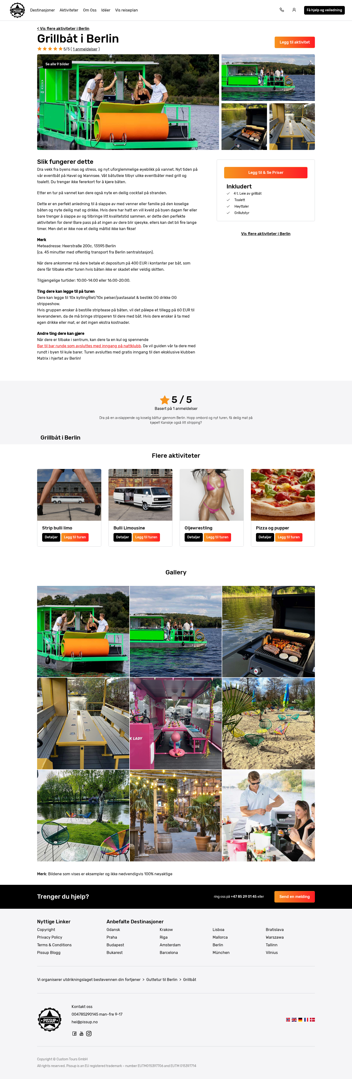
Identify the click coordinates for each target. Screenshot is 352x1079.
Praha (112, 937)
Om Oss (90, 10)
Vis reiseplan (126, 10)
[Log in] (294, 10)
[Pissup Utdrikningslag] (17, 10)
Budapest (115, 945)
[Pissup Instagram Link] (89, 1033)
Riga (164, 937)
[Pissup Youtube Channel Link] (82, 1033)
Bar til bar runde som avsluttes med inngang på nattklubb (89, 346)
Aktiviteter (69, 10)
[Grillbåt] (287, 1019)
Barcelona (169, 952)
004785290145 (85, 1014)
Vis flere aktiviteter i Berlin (265, 233)
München (221, 952)
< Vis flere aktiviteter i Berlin (63, 28)
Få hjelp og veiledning (324, 10)
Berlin (218, 945)
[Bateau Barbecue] (306, 1019)
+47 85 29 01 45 (244, 897)
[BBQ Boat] (294, 1019)
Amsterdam (170, 945)
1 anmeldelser (85, 49)
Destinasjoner (42, 10)
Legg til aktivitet (295, 42)
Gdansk (113, 929)
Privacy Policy (49, 937)
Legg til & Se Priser (266, 172)
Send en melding (294, 896)
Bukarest (115, 952)
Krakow (166, 929)
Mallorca (220, 937)
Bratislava (275, 929)
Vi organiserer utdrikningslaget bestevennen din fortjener (89, 979)
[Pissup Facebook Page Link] (74, 1033)
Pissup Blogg (49, 952)
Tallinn (272, 945)
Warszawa (275, 937)
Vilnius (272, 952)
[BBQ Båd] (312, 1019)
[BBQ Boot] (300, 1019)
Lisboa (218, 929)
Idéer (105, 10)
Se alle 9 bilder (57, 64)
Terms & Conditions (54, 945)
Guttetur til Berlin (161, 979)
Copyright (46, 929)
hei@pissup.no (85, 1022)
